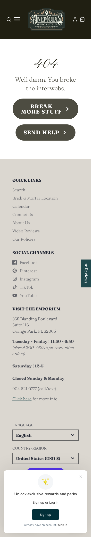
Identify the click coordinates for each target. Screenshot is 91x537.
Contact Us (22, 214)
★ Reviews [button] (86, 273)
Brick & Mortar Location (35, 197)
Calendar (21, 206)
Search (18, 189)
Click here (22, 398)
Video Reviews (26, 230)
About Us (21, 222)
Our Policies (23, 239)
